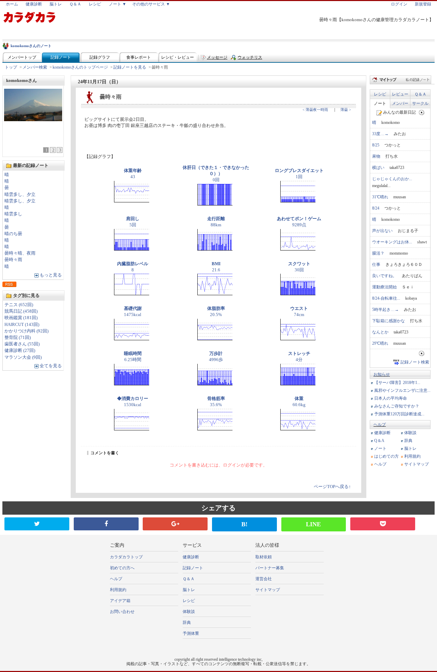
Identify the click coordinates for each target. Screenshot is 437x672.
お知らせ (381, 374)
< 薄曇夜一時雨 (315, 110)
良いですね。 (384, 275)
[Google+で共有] (175, 523)
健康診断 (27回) (19, 350)
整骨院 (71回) (17, 337)
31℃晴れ (380, 197)
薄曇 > (345, 110)
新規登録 (423, 4)
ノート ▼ (117, 4)
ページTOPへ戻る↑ (332, 486)
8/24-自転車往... (386, 298)
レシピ (95, 4)
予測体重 (191, 633)
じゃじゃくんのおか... (392, 178)
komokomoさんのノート (31, 46)
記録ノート (61, 57)
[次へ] (422, 112)
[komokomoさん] (33, 119)
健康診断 (34, 4)
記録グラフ (99, 57)
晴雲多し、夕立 (20, 194)
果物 (376, 156)
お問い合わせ (122, 611)
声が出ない (382, 230)
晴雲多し (13, 214)
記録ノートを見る (129, 67)
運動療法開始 (384, 287)
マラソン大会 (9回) (23, 357)
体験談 (410, 432)
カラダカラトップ (126, 557)
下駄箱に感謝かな (388, 320)
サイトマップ (416, 464)
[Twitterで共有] (36, 523)
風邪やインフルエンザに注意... (402, 390)
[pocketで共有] (382, 523)
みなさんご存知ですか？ (396, 406)
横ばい (378, 167)
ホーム (12, 4)
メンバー (400, 103)
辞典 (408, 440)
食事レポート (138, 57)
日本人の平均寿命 (390, 398)
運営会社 (263, 578)
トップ (11, 67)
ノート (380, 103)
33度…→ (380, 133)
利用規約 (412, 456)
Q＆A (379, 440)
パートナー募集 (269, 568)
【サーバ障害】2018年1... (397, 382)
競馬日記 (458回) (21, 311)
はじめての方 (386, 456)
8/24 (375, 208)
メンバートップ (22, 57)
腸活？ (378, 253)
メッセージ (217, 57)
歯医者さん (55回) (22, 344)
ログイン (399, 4)
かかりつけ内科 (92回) (26, 331)
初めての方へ (122, 568)
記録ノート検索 (414, 362)
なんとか (380, 332)
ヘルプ (379, 424)
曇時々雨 (13, 259)
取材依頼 (263, 557)
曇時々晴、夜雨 (20, 253)
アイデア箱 (120, 600)
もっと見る (51, 275)
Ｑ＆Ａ (75, 4)
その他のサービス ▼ (151, 4)
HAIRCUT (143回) (21, 324)
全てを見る (51, 365)
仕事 (376, 264)
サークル (420, 103)
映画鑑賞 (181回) (21, 317)
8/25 (375, 145)
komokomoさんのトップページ (80, 67)
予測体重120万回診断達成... (399, 414)
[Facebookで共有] (106, 523)
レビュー (400, 94)
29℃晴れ (380, 343)
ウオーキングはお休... (392, 242)
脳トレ (56, 4)
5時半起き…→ (385, 309)
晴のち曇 (13, 233)
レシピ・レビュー (177, 57)
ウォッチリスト (250, 59)
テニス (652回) (18, 304)
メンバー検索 (35, 67)
